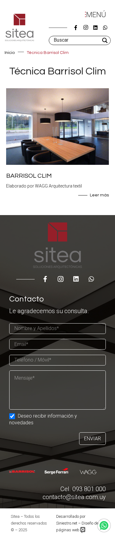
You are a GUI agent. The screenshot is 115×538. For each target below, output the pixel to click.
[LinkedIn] (95, 27)
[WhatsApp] (105, 27)
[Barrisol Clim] (57, 147)
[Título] (76, 27)
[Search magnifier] (105, 40)
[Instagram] (85, 27)
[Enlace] (19, 27)
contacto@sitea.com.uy (74, 497)
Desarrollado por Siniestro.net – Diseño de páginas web (77, 523)
